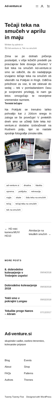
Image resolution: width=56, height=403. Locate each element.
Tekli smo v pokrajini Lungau (16, 300)
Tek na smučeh (29, 48)
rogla (8, 197)
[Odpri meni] (37, 6)
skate (18, 197)
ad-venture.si (12, 185)
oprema (10, 191)
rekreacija (36, 191)
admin (18, 44)
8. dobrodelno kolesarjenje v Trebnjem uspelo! (16, 272)
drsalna (27, 185)
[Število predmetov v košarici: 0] (48, 6)
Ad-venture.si (13, 6)
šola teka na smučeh (36, 197)
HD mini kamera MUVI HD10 (12, 232)
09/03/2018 (45, 286)
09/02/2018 (45, 299)
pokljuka (22, 191)
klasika (39, 185)
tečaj (8, 203)
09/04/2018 (45, 272)
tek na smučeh (13, 210)
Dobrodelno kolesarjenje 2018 (21, 287)
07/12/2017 (45, 312)
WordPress (46, 397)
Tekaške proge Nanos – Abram (19, 312)
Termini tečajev (13, 103)
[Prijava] (42, 6)
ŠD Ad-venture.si (13, 48)
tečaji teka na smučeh (26, 203)
